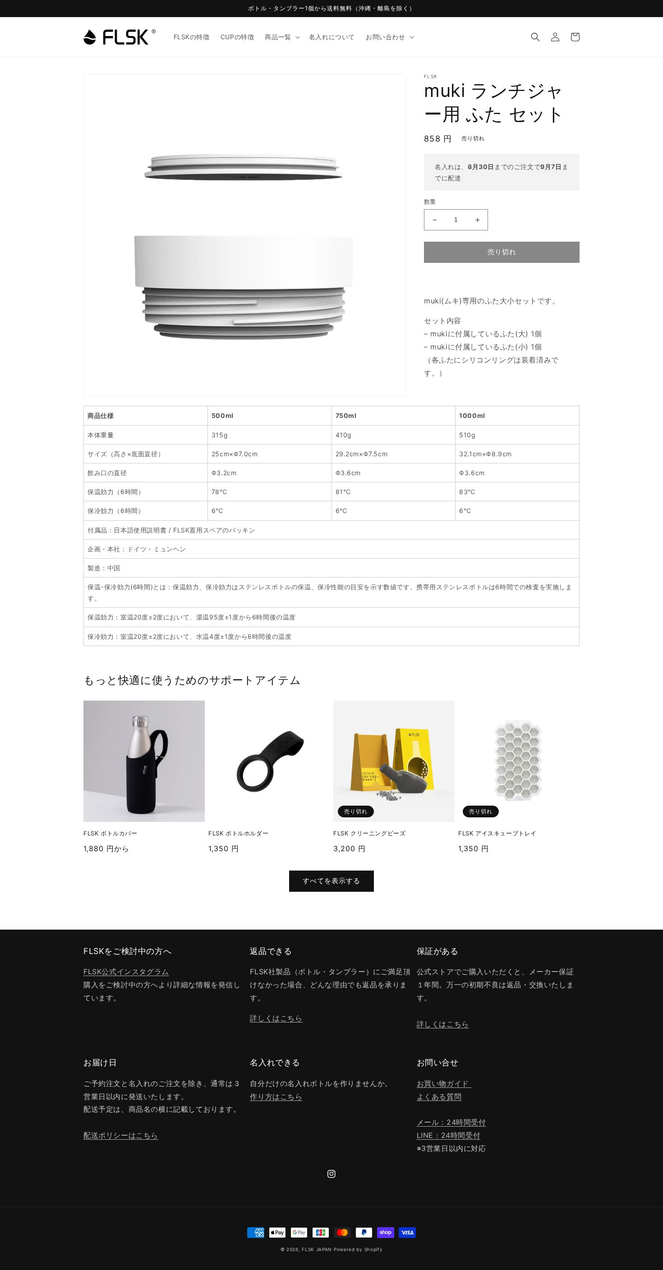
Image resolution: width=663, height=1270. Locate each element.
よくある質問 (439, 1096)
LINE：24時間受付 (449, 1135)
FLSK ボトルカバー (110, 833)
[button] (281, 37)
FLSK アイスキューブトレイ (497, 833)
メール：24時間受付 (451, 1122)
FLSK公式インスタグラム (126, 971)
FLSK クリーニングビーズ (369, 833)
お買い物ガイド (444, 1083)
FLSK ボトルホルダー (238, 833)
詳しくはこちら (276, 1017)
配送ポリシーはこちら (120, 1135)
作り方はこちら (276, 1096)
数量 (430, 202)
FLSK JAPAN (317, 1249)
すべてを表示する (331, 880)
